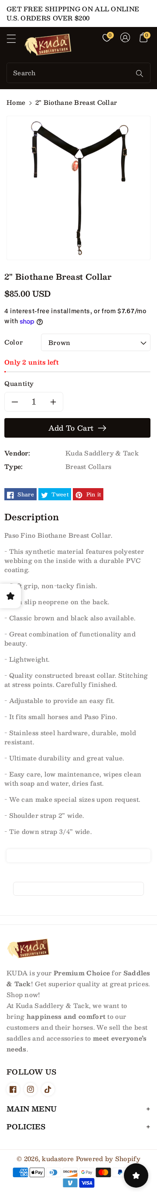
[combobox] (70, 73)
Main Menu (32, 1109)
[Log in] (125, 37)
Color (13, 342)
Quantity (19, 383)
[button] (15, 41)
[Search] (139, 73)
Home (16, 102)
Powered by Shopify (108, 1158)
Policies (26, 1126)
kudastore (58, 1158)
